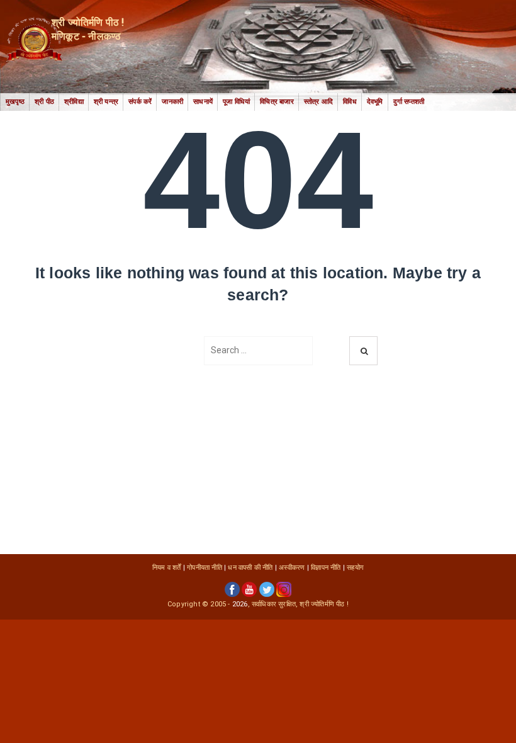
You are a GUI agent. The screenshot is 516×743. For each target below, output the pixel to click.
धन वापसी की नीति (250, 568)
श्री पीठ (44, 102)
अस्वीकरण (292, 568)
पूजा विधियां (236, 102)
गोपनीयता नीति (204, 568)
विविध (350, 102)
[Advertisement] (258, 460)
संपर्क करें (140, 102)
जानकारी (172, 102)
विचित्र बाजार (277, 102)
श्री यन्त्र (106, 102)
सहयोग (355, 568)
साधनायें (203, 102)
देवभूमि (375, 102)
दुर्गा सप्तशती (409, 102)
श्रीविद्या (74, 102)
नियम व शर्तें (166, 568)
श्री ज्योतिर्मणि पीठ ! (324, 604)
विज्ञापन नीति (325, 568)
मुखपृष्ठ (15, 102)
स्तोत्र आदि (318, 102)
